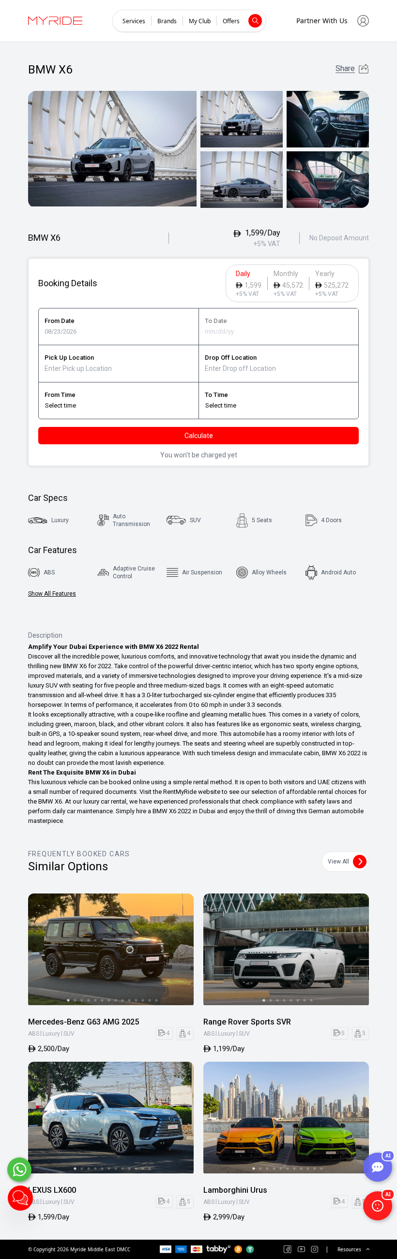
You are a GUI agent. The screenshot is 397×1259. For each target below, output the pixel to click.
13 (149, 1000)
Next (182, 951)
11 (136, 1000)
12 (143, 1000)
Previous (40, 951)
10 (129, 1000)
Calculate (198, 435)
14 (156, 1000)
